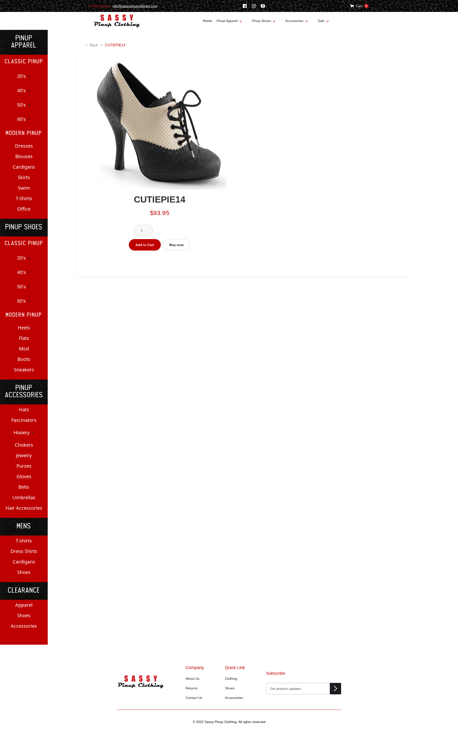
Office (24, 209)
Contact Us (194, 698)
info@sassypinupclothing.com (135, 6)
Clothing (231, 678)
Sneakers (24, 369)
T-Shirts (24, 198)
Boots (23, 359)
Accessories (24, 626)
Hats (24, 409)
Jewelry (24, 455)
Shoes (24, 572)
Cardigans (24, 167)
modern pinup (24, 133)
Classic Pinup (24, 61)
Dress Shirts (23, 551)
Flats (24, 338)
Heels (24, 327)
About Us (192, 678)
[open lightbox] (159, 122)
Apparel (23, 605)
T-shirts (24, 540)
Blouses (24, 156)
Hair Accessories (23, 508)
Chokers (24, 445)
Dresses (24, 146)
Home (207, 21)
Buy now (176, 245)
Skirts (24, 177)
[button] (359, 6)
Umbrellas (23, 497)
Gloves (23, 476)
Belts (23, 487)
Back (94, 45)
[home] (117, 20)
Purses (23, 466)
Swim (24, 188)
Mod (24, 348)
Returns (192, 688)
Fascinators (23, 420)
